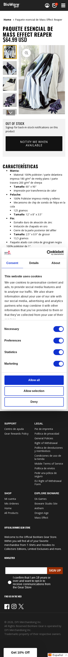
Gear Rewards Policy (16, 433)
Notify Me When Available (34, 143)
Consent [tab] (12, 263)
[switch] (58, 340)
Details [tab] (34, 263)
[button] (63, 5)
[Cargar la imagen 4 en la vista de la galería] (10, 100)
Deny (34, 401)
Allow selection (34, 390)
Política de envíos (44, 468)
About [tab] (55, 263)
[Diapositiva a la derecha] (10, 112)
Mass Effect (41, 517)
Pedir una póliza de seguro (45, 474)
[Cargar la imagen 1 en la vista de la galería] (10, 52)
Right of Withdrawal (45, 443)
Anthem (39, 508)
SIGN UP (55, 570)
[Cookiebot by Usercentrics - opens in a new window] (48, 252)
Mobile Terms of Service (48, 463)
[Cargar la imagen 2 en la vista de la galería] (10, 68)
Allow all (34, 380)
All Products (11, 513)
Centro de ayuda (14, 429)
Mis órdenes (11, 503)
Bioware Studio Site (45, 503)
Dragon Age (41, 513)
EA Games (40, 499)
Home (7, 19)
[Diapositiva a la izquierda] (10, 47)
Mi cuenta (10, 499)
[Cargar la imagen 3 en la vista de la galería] (10, 84)
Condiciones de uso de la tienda (47, 457)
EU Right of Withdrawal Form (47, 482)
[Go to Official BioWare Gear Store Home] (13, 5)
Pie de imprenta (43, 429)
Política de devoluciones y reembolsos (48, 449)
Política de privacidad (46, 433)
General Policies (43, 438)
